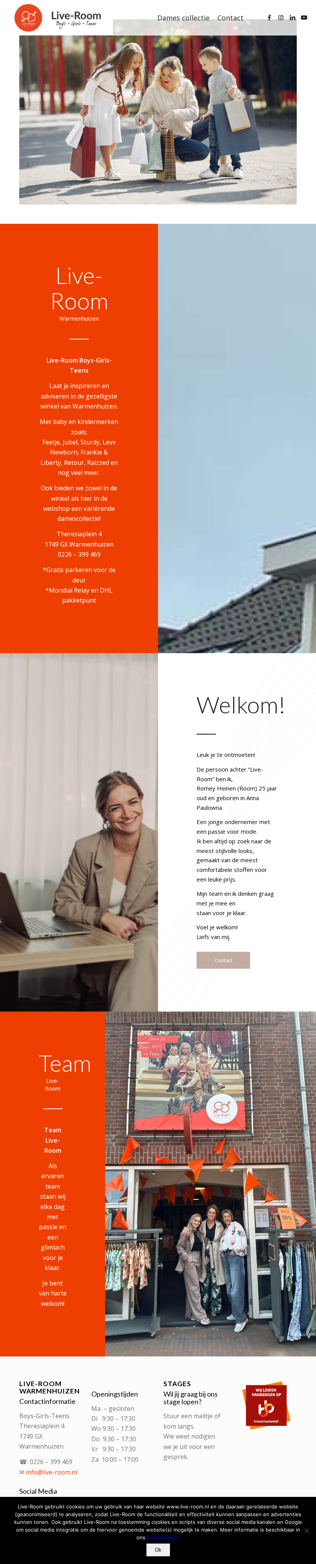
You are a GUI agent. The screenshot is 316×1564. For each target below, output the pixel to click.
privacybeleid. (163, 1537)
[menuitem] (183, 17)
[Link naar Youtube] (304, 17)
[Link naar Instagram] (281, 17)
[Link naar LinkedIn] (292, 17)
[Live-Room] (59, 17)
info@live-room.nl (51, 1472)
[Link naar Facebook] (269, 17)
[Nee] (306, 1530)
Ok (158, 1550)
